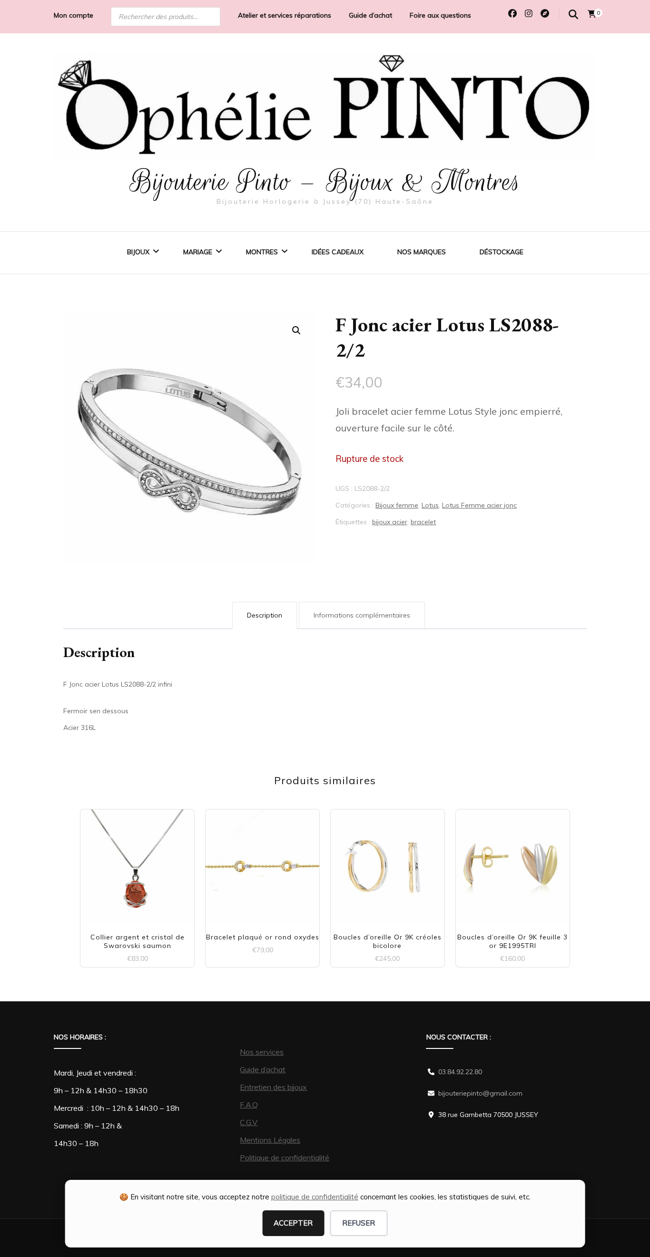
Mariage (197, 252)
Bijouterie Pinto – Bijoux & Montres (325, 181)
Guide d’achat (370, 15)
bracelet (423, 522)
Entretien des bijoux (273, 1087)
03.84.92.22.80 (460, 1071)
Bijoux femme (396, 505)
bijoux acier (389, 522)
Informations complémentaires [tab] (362, 615)
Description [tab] (264, 615)
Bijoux (138, 252)
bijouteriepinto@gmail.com (480, 1093)
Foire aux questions (440, 15)
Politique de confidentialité (284, 1157)
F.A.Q (249, 1104)
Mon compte (73, 15)
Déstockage (501, 252)
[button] (296, 330)
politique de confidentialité (314, 1196)
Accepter (293, 1222)
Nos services (262, 1052)
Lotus (430, 505)
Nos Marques (421, 252)
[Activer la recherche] (573, 15)
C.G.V (248, 1122)
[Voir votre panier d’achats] (592, 14)
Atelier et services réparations (284, 15)
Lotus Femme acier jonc (479, 505)
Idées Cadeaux (338, 252)
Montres (262, 252)
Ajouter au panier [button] (137, 862)
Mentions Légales (270, 1140)
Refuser (358, 1222)
